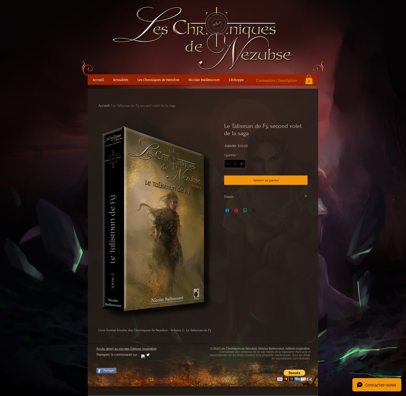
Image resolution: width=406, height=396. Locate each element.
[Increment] (242, 164)
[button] (309, 79)
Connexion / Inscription (276, 80)
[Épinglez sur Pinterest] (236, 210)
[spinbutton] (235, 164)
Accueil (103, 105)
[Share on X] (254, 210)
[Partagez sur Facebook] (227, 210)
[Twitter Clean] (148, 355)
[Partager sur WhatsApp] (245, 210)
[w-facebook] (143, 356)
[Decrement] (228, 164)
